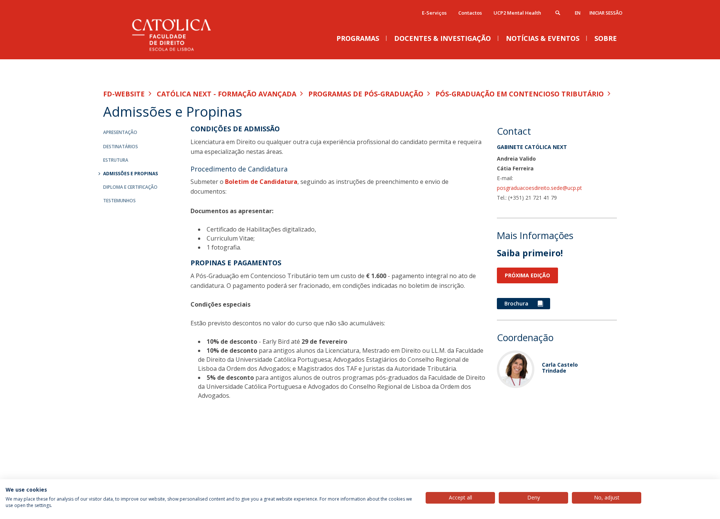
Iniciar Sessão (606, 13)
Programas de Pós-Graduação (365, 93)
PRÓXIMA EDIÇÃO (527, 275)
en (577, 13)
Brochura (517, 303)
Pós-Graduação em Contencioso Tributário (519, 93)
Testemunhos (119, 200)
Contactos (470, 12)
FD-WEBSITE (124, 93)
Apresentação (120, 132)
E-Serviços (434, 12)
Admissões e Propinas (130, 173)
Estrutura (115, 160)
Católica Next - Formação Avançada (226, 93)
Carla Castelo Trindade (560, 367)
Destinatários (120, 146)
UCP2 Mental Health (517, 12)
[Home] (178, 51)
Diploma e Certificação (130, 187)
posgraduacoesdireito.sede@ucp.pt (539, 187)
